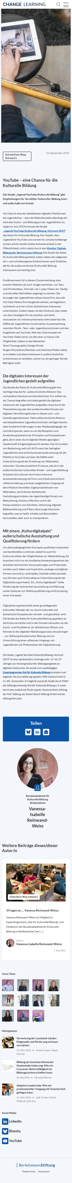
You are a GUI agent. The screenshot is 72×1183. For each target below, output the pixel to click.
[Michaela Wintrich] (38, 1016)
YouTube (5, 1141)
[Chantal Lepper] (8, 1000)
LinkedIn (5, 1121)
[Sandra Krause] (53, 985)
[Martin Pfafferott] (38, 1000)
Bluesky (5, 1131)
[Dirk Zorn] (23, 1016)
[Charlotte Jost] (38, 985)
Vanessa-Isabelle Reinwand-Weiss (39, 944)
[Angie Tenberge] (8, 1016)
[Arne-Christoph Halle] (8, 985)
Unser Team (8, 973)
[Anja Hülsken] (23, 985)
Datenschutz (28, 1171)
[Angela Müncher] (23, 1000)
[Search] (58, 4)
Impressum (44, 1171)
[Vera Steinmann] (53, 1000)
